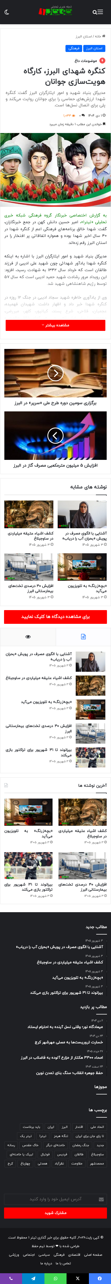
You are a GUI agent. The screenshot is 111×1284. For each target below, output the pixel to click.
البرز (65, 1127)
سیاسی (44, 1254)
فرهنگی (73, 48)
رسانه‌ (11, 1145)
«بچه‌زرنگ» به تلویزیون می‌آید (46, 702)
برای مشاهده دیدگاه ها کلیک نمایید (55, 617)
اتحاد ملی (97, 1127)
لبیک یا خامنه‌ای (21, 1154)
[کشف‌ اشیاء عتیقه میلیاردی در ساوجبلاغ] (28, 514)
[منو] (100, 14)
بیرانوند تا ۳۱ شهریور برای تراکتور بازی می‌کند (39, 752)
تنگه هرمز (61, 1136)
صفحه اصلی (93, 1254)
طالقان (79, 1154)
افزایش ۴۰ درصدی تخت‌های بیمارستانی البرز (30, 588)
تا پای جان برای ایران (90, 1136)
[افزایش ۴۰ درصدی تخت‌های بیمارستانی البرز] (28, 567)
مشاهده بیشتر (56, 325)
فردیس (62, 1154)
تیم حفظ (38, 1246)
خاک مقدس (30, 1145)
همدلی (42, 1163)
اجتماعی (29, 1254)
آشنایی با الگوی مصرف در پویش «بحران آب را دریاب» (84, 536)
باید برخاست (31, 1127)
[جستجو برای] (95, 14)
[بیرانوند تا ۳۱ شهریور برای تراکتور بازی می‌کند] (90, 757)
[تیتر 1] (55, 10)
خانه (98, 36)
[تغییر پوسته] (6, 14)
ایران (51, 1127)
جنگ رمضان (80, 1145)
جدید (100, 1145)
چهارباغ (25, 1163)
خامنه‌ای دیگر (55, 1145)
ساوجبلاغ (97, 1154)
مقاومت (76, 1163)
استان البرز (84, 36)
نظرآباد (59, 1163)
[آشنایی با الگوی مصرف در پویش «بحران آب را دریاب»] (82, 514)
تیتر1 (42, 1136)
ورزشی (14, 1254)
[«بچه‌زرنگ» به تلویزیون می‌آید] (82, 567)
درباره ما (46, 1263)
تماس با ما (63, 1263)
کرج (10, 1163)
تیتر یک (26, 1136)
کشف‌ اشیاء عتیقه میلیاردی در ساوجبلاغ (39, 678)
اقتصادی (74, 1254)
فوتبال (45, 1154)
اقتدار (79, 1127)
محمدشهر (97, 1163)
